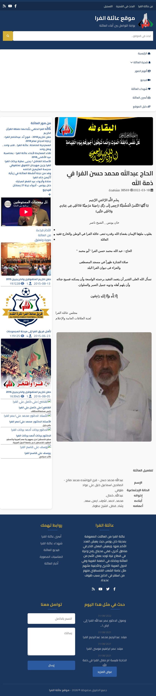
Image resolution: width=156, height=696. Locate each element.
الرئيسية (143, 53)
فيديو (144, 79)
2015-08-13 (42, 283)
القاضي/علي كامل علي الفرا (35, 407)
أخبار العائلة (51, 563)
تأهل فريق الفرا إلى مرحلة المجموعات (28, 331)
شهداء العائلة (139, 88)
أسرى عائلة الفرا (51, 536)
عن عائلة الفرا (145, 6)
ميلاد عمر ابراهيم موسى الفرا (104, 648)
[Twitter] (108, 589)
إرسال (51, 665)
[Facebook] (15, 6)
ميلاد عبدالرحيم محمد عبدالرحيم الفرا (105, 637)
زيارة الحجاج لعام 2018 (38, 141)
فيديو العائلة (51, 550)
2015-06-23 (42, 336)
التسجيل (108, 6)
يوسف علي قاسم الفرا (38, 453)
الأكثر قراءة (43, 230)
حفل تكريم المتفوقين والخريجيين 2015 (28, 279)
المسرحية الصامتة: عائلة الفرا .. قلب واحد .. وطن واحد (26, 147)
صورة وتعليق (43, 240)
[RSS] (4, 6)
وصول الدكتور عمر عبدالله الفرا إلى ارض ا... (105, 623)
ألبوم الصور (141, 71)
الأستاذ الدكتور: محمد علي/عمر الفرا (30, 421)
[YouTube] (10, 6)
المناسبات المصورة (51, 556)
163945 (15, 396)
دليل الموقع (140, 106)
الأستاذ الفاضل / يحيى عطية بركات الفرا (28, 161)
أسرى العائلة (140, 97)
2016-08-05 (42, 396)
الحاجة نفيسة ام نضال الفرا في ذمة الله (105, 662)
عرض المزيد (104, 672)
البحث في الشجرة (125, 6)
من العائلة (44, 235)
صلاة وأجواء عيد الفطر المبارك (33, 181)
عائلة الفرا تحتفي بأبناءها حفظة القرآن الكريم (28, 131)
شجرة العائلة (140, 62)
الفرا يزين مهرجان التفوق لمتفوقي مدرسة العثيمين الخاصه (30, 167)
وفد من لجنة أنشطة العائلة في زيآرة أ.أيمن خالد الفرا (30, 175)
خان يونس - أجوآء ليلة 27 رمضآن (32, 185)
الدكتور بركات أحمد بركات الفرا (33, 435)
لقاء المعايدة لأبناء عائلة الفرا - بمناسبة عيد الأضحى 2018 (27, 155)
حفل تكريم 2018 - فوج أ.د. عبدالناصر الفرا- (27, 137)
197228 (15, 283)
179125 (15, 336)
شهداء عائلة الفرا (51, 543)
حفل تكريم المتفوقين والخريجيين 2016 (28, 392)
